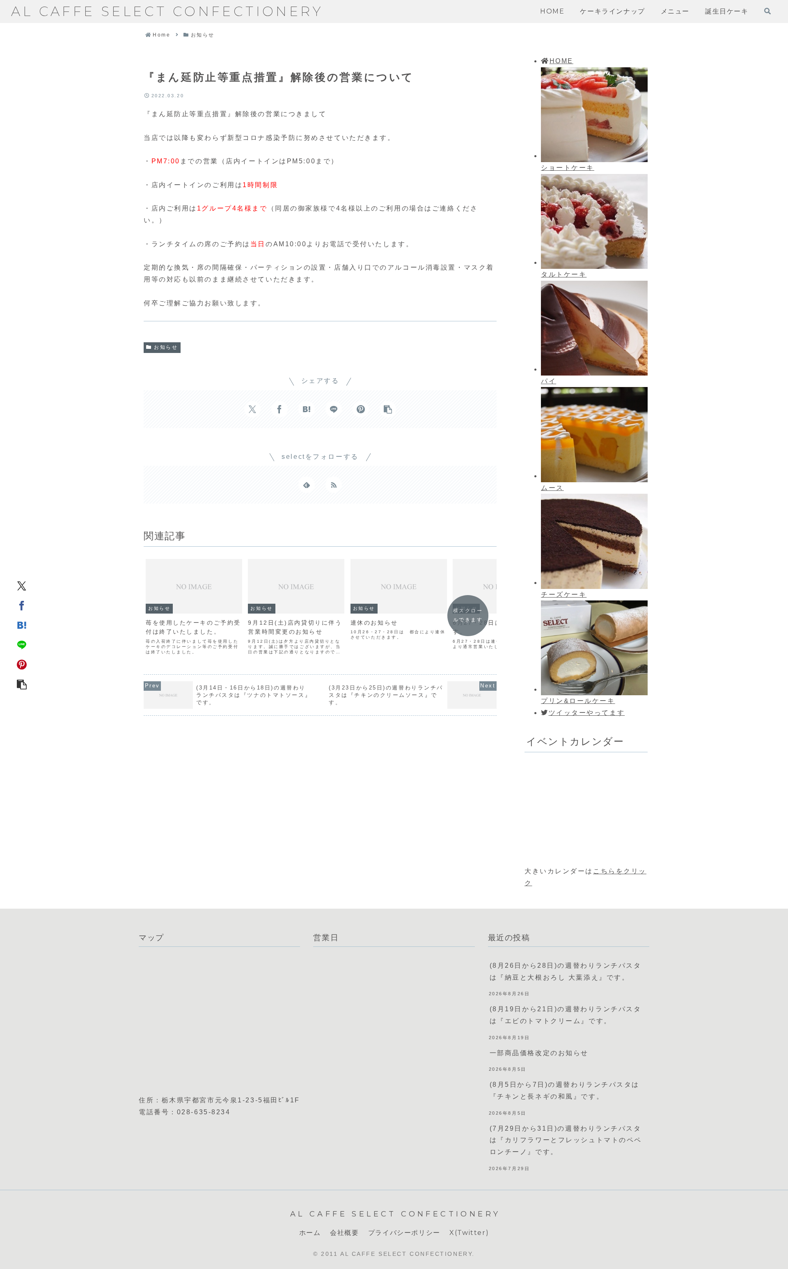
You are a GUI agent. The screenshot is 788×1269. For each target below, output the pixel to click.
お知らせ (166, 347)
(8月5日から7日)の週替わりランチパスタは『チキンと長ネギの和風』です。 (564, 1090)
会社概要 (344, 1233)
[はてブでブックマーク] (22, 624)
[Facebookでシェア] (22, 605)
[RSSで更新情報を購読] (333, 484)
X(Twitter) (469, 1233)
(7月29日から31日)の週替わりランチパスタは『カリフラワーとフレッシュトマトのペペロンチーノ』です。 (566, 1140)
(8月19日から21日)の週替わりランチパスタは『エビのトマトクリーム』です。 (565, 1015)
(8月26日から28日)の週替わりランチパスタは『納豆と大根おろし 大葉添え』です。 (565, 971)
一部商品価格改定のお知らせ (539, 1052)
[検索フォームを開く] (767, 11)
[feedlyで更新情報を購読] (306, 484)
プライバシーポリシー (404, 1233)
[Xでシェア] (22, 585)
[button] (22, 684)
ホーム (310, 1233)
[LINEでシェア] (22, 644)
